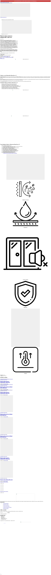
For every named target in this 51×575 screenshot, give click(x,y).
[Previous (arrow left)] (0, 574)
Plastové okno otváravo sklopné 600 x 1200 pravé (5, 458)
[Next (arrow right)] (1, 574)
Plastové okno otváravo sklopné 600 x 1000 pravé (6, 387)
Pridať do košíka (2, 54)
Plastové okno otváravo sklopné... (4, 491)
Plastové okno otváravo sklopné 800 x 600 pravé (4, 393)
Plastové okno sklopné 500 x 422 (6, 479)
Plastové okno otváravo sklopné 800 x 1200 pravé (5, 382)
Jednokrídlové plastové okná (6, 56)
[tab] (25, 58)
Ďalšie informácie (2, 58)
